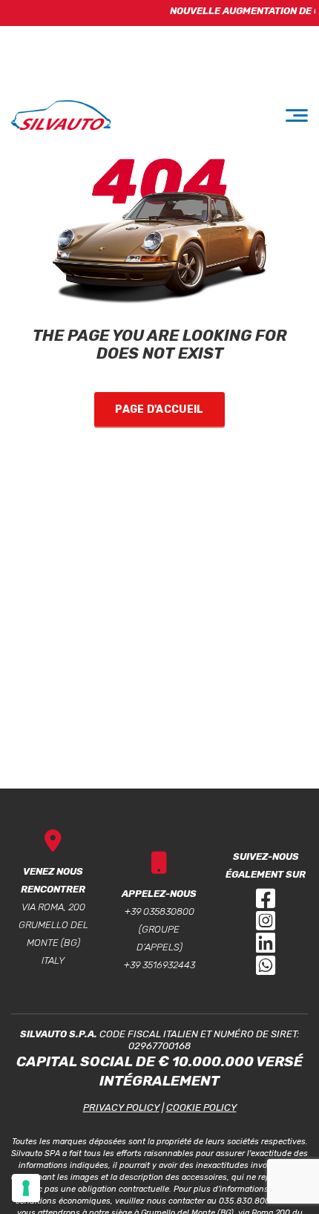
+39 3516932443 (159, 964)
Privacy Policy (121, 1107)
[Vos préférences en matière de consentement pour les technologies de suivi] (26, 1188)
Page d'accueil (159, 409)
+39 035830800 (159, 911)
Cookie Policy (201, 1107)
